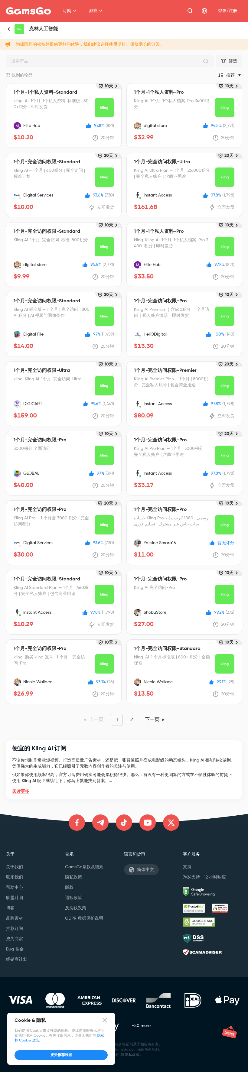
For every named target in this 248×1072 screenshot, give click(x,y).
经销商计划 (16, 959)
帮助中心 (14, 887)
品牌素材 (14, 918)
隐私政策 (73, 877)
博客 (10, 908)
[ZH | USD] (204, 11)
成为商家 (14, 939)
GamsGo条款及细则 (84, 867)
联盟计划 (14, 898)
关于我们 (14, 867)
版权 (69, 887)
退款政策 (73, 898)
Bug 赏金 (15, 949)
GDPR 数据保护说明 (84, 918)
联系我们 (14, 877)
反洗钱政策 (75, 908)
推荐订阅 (14, 929)
